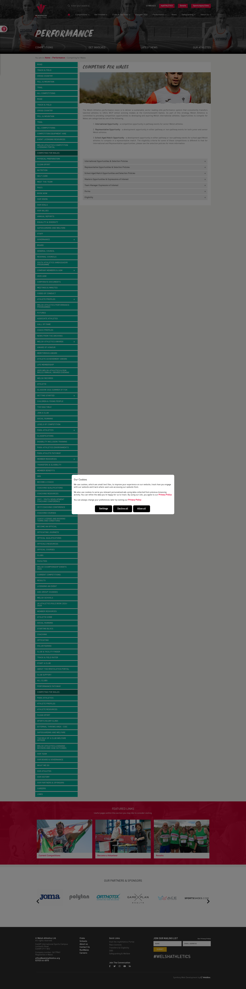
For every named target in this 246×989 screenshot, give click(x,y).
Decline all (122, 509)
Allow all (141, 509)
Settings (103, 509)
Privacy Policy (165, 495)
